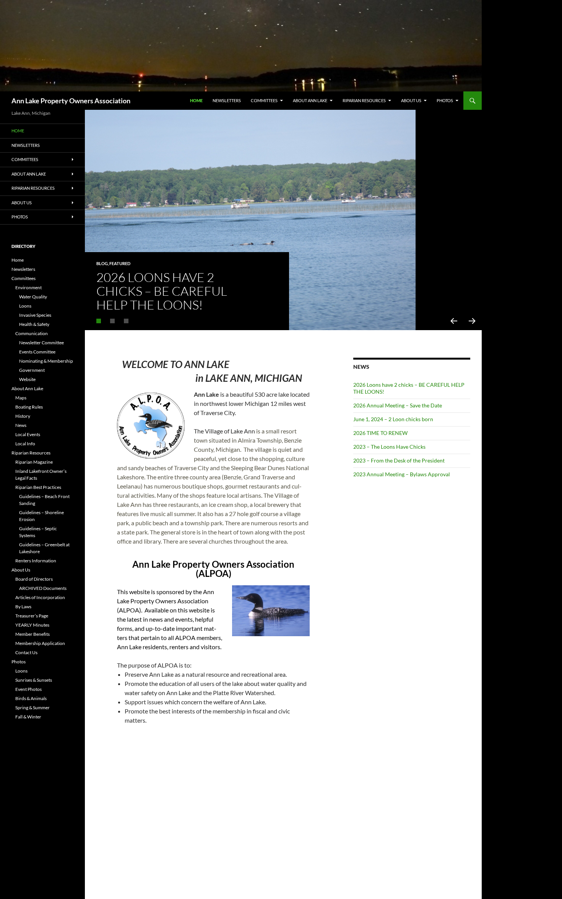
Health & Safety (34, 324)
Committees (264, 100)
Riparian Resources (364, 100)
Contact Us (26, 652)
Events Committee (37, 352)
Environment (28, 287)
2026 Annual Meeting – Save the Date (397, 405)
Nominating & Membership (46, 361)
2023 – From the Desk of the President (399, 460)
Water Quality (33, 297)
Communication (31, 333)
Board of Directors (34, 579)
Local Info (25, 443)
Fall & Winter (28, 717)
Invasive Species (35, 315)
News (20, 425)
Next (472, 321)
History (22, 416)
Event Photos (28, 689)
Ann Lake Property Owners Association (70, 100)
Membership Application (40, 643)
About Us (411, 100)
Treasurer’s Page (31, 616)
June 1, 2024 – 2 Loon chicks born (393, 419)
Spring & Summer (32, 707)
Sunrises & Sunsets (33, 680)
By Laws (23, 606)
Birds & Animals (31, 698)
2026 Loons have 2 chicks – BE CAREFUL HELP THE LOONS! (161, 291)
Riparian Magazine (34, 462)
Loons (25, 306)
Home (196, 100)
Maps (20, 398)
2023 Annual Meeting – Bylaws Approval (401, 474)
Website (27, 379)
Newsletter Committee (41, 342)
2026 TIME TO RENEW (380, 433)
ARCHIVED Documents (43, 588)
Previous (453, 321)
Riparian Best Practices (38, 487)
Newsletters (227, 100)
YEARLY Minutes (32, 625)
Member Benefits (32, 634)
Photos (445, 100)
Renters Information (35, 561)
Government (32, 370)
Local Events (27, 434)
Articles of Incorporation (40, 597)
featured (119, 263)
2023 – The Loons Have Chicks (389, 446)
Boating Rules (29, 407)
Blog (102, 263)
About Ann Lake (310, 100)
